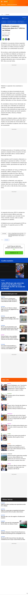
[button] (1, 1)
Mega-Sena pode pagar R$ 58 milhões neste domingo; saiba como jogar (10, 319)
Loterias (4, 22)
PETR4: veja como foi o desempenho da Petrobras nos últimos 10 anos (10, 523)
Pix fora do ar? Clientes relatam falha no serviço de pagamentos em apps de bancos (9, 309)
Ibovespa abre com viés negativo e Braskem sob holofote (13, 517)
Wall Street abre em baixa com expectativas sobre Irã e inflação (13, 505)
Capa (2, 14)
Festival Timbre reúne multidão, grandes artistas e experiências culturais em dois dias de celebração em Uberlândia (10, 338)
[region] (14, 598)
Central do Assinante (12, 4)
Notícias (3, 280)
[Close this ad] (27, 593)
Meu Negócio (21, 22)
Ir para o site (6, 1)
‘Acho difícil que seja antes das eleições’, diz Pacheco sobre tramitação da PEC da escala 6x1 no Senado (13, 285)
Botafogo (9, 393)
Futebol (9, 433)
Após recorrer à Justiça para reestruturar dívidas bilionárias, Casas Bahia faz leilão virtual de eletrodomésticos (9, 300)
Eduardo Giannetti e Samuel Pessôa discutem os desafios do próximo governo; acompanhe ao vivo (13, 532)
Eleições (9, 443)
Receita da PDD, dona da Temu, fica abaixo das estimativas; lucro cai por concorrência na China (13, 538)
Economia (7, 14)
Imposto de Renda (12, 22)
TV (7, 403)
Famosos (9, 383)
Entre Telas (9, 413)
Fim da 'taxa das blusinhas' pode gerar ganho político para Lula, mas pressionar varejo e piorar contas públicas (9, 328)
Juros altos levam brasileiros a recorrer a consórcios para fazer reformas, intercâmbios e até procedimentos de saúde (9, 347)
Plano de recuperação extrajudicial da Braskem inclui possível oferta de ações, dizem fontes (12, 511)
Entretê (2, 334)
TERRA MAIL (3, 4)
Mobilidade (9, 453)
